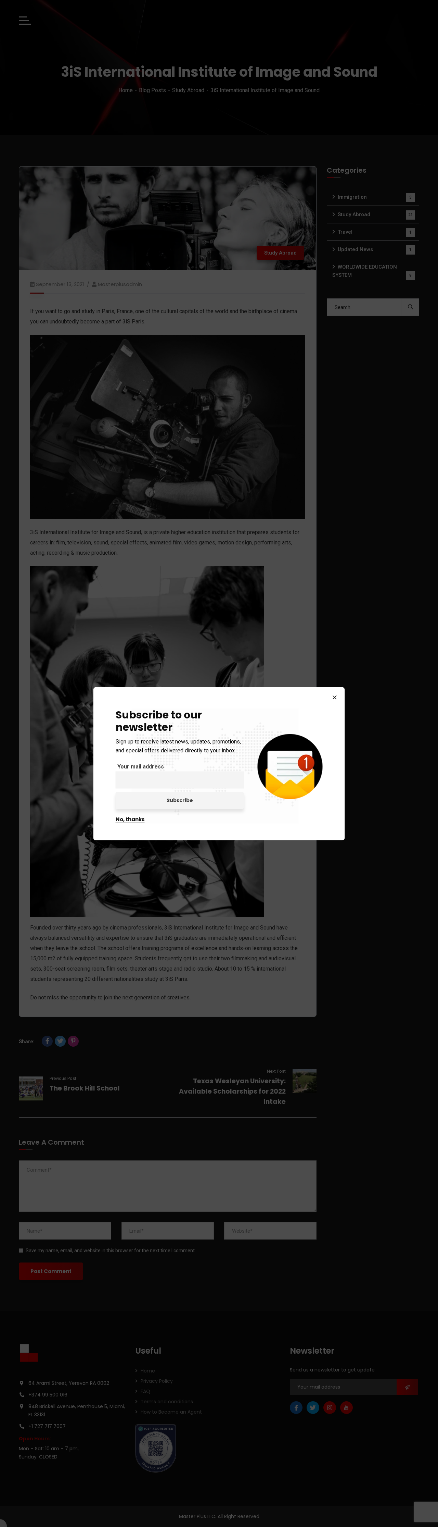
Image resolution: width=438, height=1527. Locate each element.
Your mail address (140, 766)
